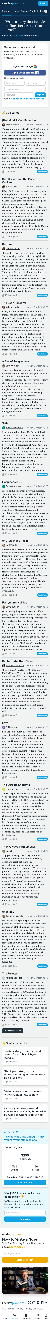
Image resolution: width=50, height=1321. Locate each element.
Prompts (14, 1318)
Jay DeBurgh (12, 607)
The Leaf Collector (14, 303)
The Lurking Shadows (16, 784)
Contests (26, 1318)
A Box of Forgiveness (16, 361)
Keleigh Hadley (13, 307)
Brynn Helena (12, 124)
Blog (46, 1318)
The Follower (10, 973)
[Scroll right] (45, 11)
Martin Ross (11, 186)
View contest (25, 1182)
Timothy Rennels (14, 916)
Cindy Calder (12, 366)
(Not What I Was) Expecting (19, 120)
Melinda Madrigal (14, 427)
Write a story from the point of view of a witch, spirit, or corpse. (24, 1054)
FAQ (4, 1308)
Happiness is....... (12, 482)
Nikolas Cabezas (14, 978)
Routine (7, 244)
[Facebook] (42, 1302)
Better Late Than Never (18, 661)
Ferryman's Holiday (14, 602)
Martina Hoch (12, 789)
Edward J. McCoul (15, 665)
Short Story (18, 35)
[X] (29, 1302)
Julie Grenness (13, 486)
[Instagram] (33, 1302)
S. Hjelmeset (12, 727)
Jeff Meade (11, 545)
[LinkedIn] (38, 1302)
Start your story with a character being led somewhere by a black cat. (24, 1074)
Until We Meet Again (15, 540)
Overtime (8, 911)
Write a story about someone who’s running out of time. (23, 1093)
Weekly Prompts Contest (26, 11)
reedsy (13, 3)
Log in (43, 3)
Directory (6, 11)
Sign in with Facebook (23, 73)
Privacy (19, 1308)
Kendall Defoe (13, 248)
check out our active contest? (29, 98)
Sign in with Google (23, 66)
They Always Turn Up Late (19, 846)
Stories (37, 1318)
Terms (11, 1308)
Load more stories (12, 1031)
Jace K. (9, 851)
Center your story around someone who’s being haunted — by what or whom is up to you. (25, 1111)
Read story (42, 171)
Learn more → (17, 1246)
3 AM (5, 423)
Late (5, 723)
